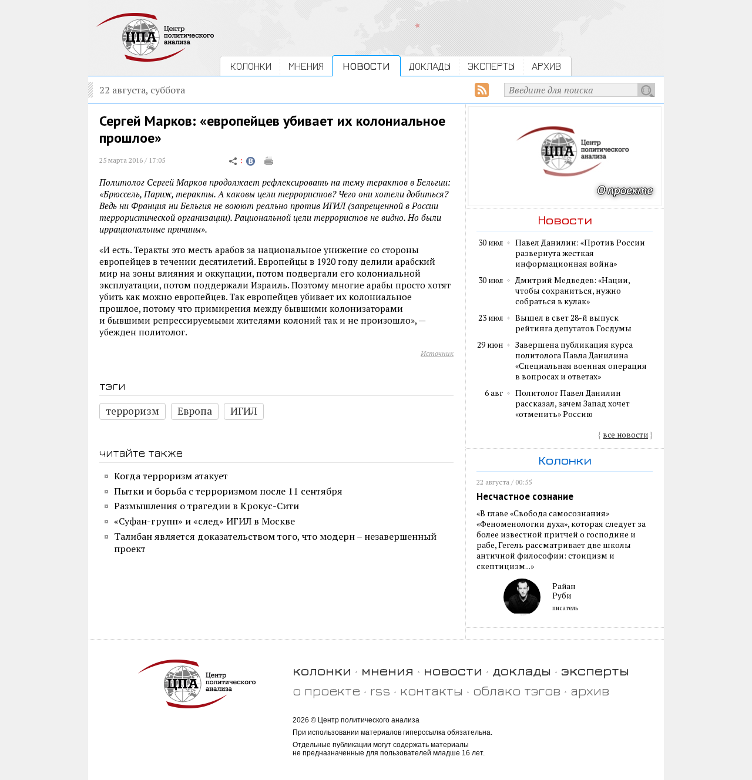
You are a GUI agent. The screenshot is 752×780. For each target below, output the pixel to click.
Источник (437, 353)
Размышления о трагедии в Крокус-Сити (206, 505)
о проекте (326, 690)
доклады (521, 670)
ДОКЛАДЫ (430, 66)
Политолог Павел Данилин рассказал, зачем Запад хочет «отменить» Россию (572, 403)
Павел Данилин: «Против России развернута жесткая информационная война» (580, 253)
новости (453, 670)
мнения (387, 670)
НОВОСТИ (366, 66)
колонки (322, 670)
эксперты (595, 670)
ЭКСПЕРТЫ (491, 66)
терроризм (132, 411)
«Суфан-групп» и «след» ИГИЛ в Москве (204, 521)
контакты (431, 690)
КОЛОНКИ (250, 66)
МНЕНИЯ (306, 66)
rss (380, 690)
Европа (194, 411)
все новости (625, 434)
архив (589, 690)
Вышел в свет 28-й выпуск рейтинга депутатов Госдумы (573, 323)
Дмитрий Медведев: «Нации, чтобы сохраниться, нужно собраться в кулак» (572, 291)
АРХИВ (546, 66)
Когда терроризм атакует (171, 475)
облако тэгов (516, 690)
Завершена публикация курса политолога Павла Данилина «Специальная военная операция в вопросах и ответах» (581, 360)
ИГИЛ (243, 411)
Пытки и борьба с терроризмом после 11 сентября (228, 491)
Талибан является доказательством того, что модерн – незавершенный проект (275, 542)
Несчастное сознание (524, 496)
